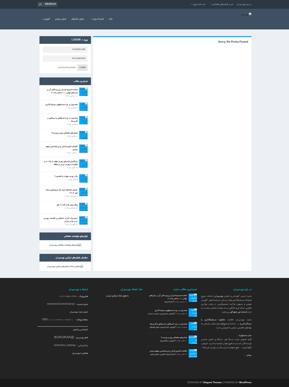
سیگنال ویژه (164, 340)
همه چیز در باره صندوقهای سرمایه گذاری (61, 104)
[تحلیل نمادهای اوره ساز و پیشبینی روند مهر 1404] (83, 192)
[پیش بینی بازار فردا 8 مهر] (83, 207)
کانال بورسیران (81, 338)
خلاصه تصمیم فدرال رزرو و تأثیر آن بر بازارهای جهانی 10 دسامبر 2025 (62, 91)
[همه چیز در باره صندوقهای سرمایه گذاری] (83, 107)
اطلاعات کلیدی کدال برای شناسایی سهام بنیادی (62, 148)
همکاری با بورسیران (80, 353)
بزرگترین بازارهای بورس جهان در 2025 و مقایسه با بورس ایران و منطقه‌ (61, 163)
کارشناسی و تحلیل (80, 329)
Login (82, 67)
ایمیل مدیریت (82, 304)
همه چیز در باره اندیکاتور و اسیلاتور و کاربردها (62, 119)
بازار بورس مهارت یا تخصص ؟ (66, 176)
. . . (248, 355)
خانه (110, 19)
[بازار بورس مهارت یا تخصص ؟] (83, 178)
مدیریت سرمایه (153, 313)
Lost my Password (66, 67)
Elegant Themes (212, 382)
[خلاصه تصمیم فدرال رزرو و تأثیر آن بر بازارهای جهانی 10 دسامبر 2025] (83, 92)
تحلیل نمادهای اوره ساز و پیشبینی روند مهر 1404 (62, 191)
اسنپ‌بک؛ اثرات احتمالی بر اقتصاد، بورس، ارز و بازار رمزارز (60, 219)
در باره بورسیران (244, 4)
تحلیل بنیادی (60, 19)
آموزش (46, 19)
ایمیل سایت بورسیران (79, 312)
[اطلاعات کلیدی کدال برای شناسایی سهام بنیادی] (83, 148)
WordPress (245, 382)
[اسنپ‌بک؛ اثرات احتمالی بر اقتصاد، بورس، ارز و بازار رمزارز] (83, 220)
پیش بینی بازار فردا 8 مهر (67, 205)
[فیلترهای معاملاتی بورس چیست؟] (83, 135)
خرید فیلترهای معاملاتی (222, 4)
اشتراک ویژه (98, 19)
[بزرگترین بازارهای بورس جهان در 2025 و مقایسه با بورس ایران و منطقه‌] (83, 163)
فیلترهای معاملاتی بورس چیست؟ (65, 133)
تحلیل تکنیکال (77, 19)
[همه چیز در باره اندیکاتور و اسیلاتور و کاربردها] (83, 120)
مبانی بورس (164, 313)
